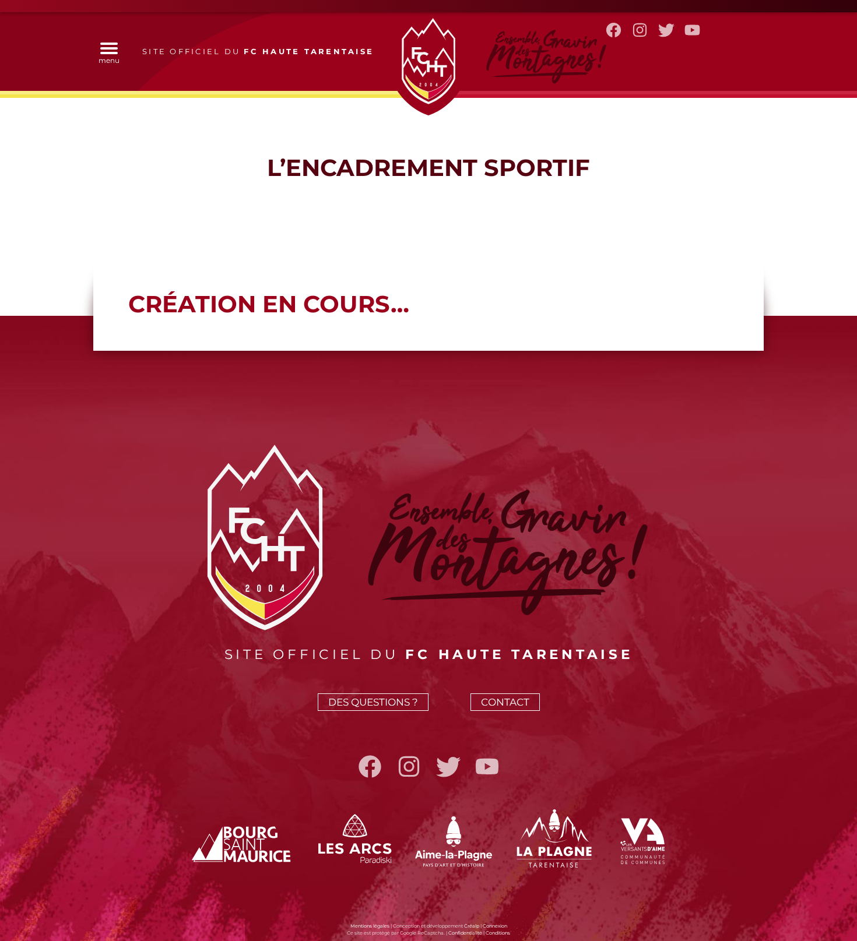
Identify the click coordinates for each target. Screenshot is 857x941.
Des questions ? (373, 702)
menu (109, 60)
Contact (505, 702)
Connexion (495, 926)
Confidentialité (465, 933)
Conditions (498, 933)
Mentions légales (369, 926)
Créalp (471, 926)
